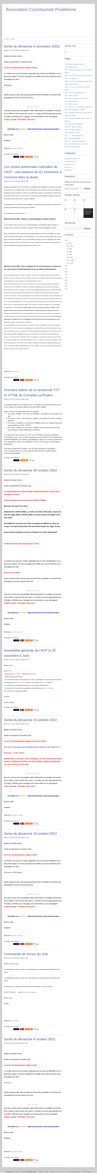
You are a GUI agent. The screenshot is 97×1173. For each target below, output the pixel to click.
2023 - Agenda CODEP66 (73, 138)
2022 (66, 274)
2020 (66, 280)
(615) (72, 159)
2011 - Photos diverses (71, 95)
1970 (66, 289)
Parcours (7, 1083)
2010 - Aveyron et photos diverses (75, 93)
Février (68, 260)
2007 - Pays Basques (71, 78)
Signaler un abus (54, 1171)
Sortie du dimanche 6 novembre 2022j (31, 46)
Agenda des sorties (17, 148)
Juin (67, 249)
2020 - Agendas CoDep (72, 132)
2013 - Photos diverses (71, 101)
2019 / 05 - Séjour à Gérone (73, 127)
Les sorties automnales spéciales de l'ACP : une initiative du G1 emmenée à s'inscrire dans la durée (32, 172)
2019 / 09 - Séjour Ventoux (73, 130)
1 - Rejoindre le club (71, 67)
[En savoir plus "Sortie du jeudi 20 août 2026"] (88, 203)
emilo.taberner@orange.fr (29, 992)
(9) (68, 167)
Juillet (68, 246)
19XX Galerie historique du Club (75, 64)
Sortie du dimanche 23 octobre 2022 (30, 720)
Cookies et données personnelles (73, 1171)
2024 (66, 269)
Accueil (6, 39)
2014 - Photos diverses (71, 104)
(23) (70, 164)
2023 (66, 272)
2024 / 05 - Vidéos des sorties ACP (75, 141)
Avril (68, 254)
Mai (67, 252)
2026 (66, 240)
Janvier (68, 263)
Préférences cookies (86, 1171)
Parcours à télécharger (13, 872)
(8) (68, 170)
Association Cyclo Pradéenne (19, 1171)
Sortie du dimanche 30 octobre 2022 (30, 470)
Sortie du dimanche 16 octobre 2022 (30, 833)
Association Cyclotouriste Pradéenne (41, 9)
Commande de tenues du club (26, 954)
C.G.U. (62, 1171)
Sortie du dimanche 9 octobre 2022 (29, 1039)
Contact (13, 39)
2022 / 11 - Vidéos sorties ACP (74, 135)
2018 (66, 286)
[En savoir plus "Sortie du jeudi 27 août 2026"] (69, 203)
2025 (66, 266)
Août (67, 243)
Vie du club (14, 371)
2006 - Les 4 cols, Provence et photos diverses (78, 75)
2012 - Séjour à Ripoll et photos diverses (77, 98)
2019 (66, 283)
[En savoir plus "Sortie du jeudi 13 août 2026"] (79, 213)
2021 (66, 277)
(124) (70, 161)
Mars (68, 257)
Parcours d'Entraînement (72, 147)
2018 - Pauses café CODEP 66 (74, 124)
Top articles (40, 1171)
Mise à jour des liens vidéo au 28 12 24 (76, 144)
